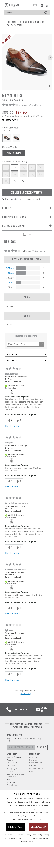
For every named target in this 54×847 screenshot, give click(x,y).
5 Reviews (23, 105)
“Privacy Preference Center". (20, 838)
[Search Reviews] (41, 344)
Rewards (33, 760)
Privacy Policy (17, 816)
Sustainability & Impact (36, 764)
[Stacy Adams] (11, 392)
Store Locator (13, 785)
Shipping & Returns (12, 769)
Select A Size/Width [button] (27, 193)
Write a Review (35, 105)
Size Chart (11, 782)
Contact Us (12, 763)
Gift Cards (11, 766)
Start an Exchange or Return (15, 775)
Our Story (33, 757)
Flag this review (12, 426)
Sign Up (41, 747)
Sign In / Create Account (14, 758)
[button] (50, 57)
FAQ (9, 779)
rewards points (33, 199)
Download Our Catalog (36, 769)
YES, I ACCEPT (39, 827)
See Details (36, 727)
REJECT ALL (15, 827)
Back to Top (26, 693)
